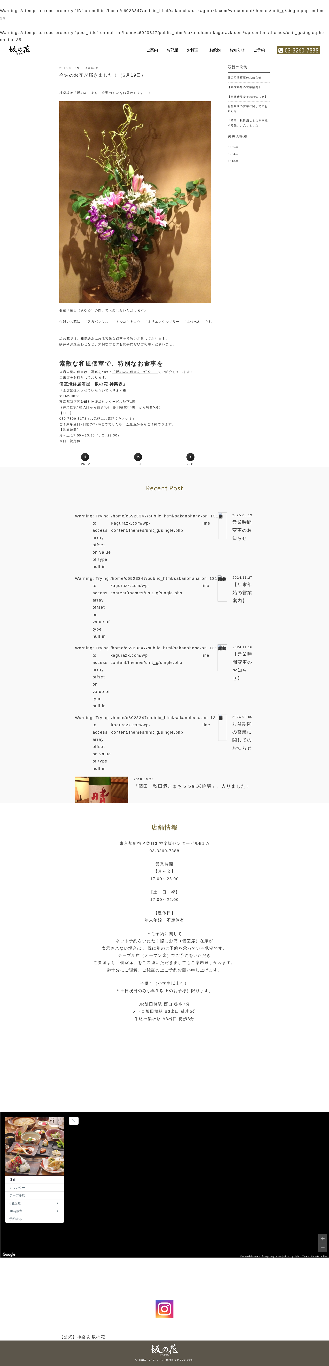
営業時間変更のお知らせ (245, 77)
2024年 (233, 154)
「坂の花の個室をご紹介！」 (135, 372)
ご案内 (152, 50)
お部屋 (172, 50)
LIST (138, 464)
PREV (85, 464)
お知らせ (236, 50)
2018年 (233, 161)
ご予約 (259, 50)
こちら (131, 424)
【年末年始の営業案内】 (245, 87)
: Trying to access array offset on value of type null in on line (163, 541)
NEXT (190, 464)
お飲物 (214, 50)
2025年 (233, 147)
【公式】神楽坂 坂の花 (82, 1337)
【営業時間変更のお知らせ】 (248, 96)
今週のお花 (91, 68)
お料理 (192, 50)
